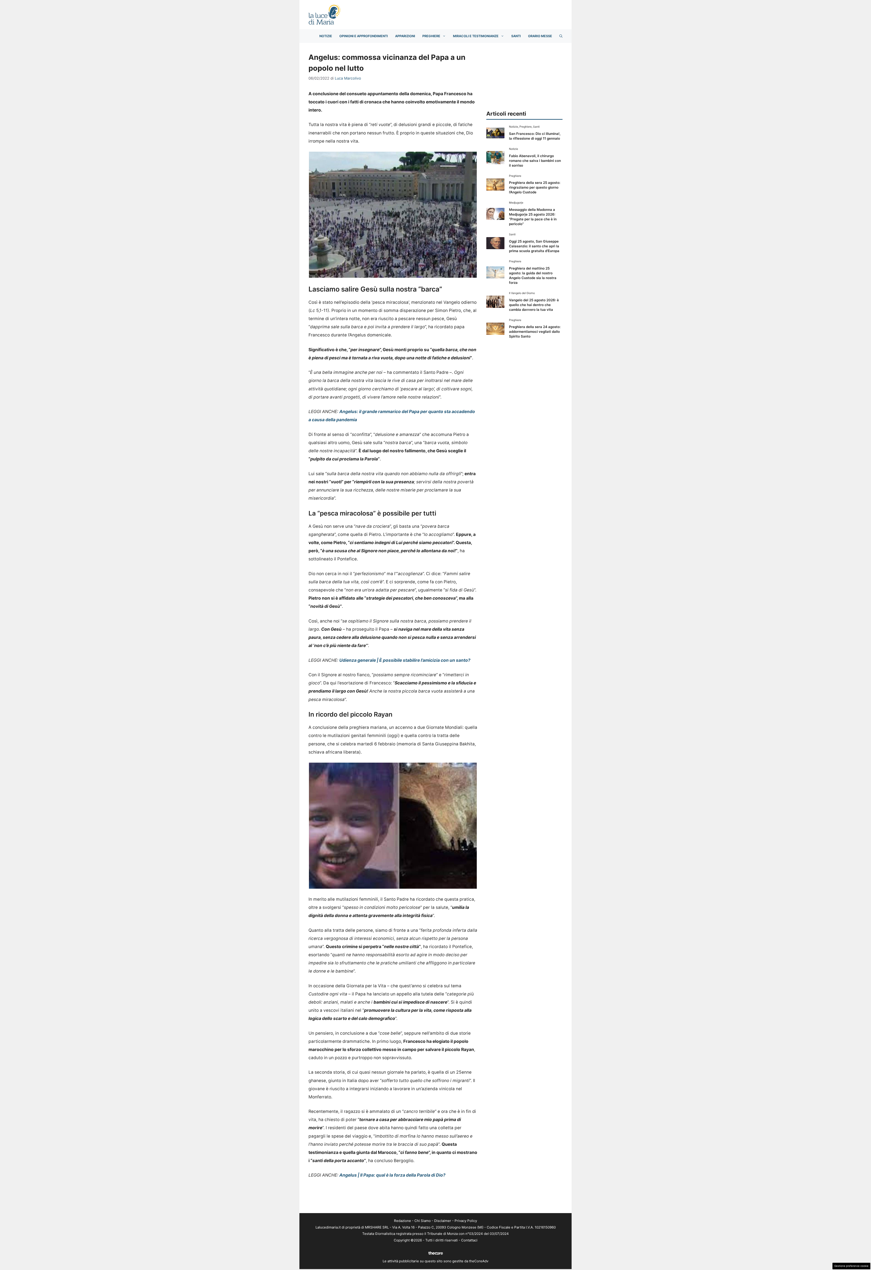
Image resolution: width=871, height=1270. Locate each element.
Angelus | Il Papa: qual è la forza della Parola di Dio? (392, 1175)
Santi (516, 36)
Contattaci (469, 1240)
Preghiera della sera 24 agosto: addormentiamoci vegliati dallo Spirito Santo (534, 331)
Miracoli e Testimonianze (476, 36)
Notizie (325, 36)
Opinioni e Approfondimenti (363, 36)
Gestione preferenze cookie (851, 1266)
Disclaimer (442, 1221)
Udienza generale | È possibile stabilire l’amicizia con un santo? (404, 660)
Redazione (402, 1221)
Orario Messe (540, 36)
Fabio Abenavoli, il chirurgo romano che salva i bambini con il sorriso (535, 161)
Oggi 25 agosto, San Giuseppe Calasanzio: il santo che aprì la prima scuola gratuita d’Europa (534, 246)
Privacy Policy (466, 1221)
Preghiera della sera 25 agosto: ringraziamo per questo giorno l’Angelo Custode (534, 187)
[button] (561, 36)
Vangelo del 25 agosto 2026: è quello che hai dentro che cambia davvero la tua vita (534, 305)
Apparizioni (405, 36)
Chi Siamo (422, 1221)
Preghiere (431, 36)
